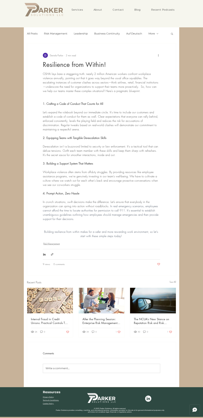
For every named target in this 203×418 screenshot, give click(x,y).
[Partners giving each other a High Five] (101, 300)
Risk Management (55, 33)
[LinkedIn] (148, 399)
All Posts (32, 33)
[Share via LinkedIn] (44, 254)
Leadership (81, 33)
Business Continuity (107, 33)
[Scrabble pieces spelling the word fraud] (50, 300)
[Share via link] (52, 254)
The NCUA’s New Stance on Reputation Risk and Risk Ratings (151, 321)
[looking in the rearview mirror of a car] (153, 300)
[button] (172, 33)
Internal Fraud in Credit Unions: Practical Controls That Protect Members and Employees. (50, 321)
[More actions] (158, 55)
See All (173, 281)
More (151, 33)
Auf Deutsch (134, 33)
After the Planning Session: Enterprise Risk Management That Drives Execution (99, 321)
